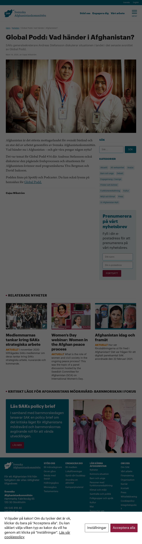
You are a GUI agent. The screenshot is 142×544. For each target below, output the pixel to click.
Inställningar (96, 527)
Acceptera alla (124, 527)
